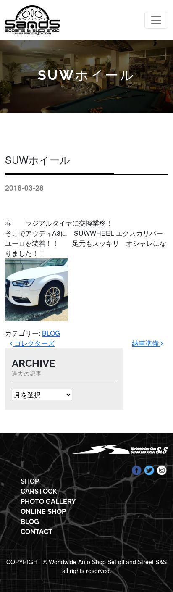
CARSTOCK (39, 491)
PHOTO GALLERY (48, 501)
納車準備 (146, 343)
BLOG (51, 333)
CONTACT (36, 532)
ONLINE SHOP (43, 512)
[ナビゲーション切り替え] (156, 20)
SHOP (30, 481)
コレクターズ (34, 343)
